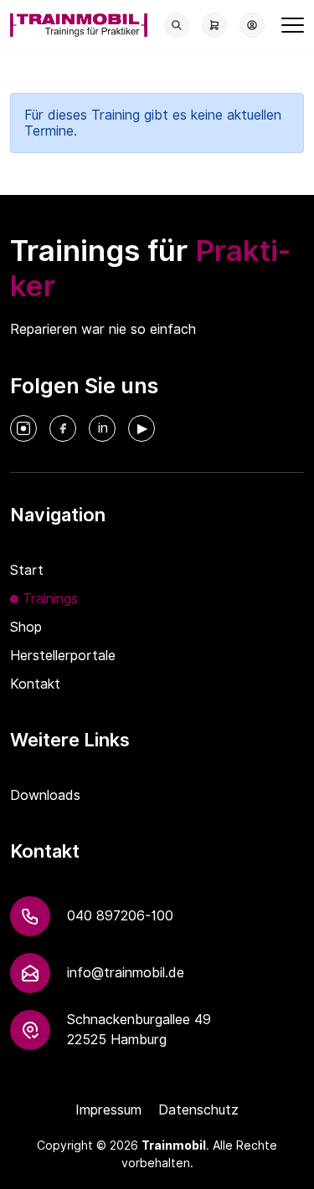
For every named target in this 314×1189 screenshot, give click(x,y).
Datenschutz (198, 1110)
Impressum (108, 1110)
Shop (26, 627)
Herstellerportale (63, 656)
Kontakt (35, 684)
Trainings (50, 599)
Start (27, 570)
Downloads (45, 795)
